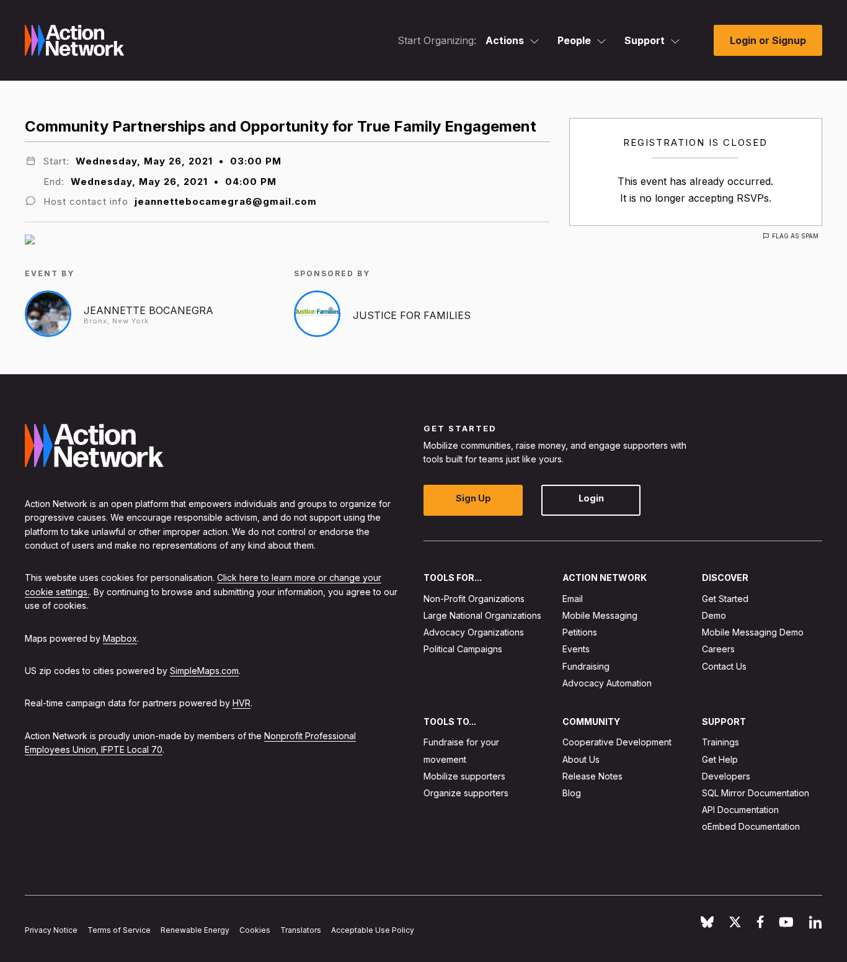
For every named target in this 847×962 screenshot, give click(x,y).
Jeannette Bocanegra (148, 310)
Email (572, 598)
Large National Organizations (482, 615)
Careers (718, 649)
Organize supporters (465, 793)
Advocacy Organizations (473, 632)
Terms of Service (119, 930)
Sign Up (473, 498)
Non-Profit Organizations (474, 598)
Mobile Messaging (599, 615)
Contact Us (724, 666)
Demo (714, 615)
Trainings (720, 742)
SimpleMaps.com (204, 670)
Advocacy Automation (607, 683)
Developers (726, 776)
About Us (581, 759)
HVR (242, 703)
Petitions (579, 632)
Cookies (254, 930)
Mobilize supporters (464, 776)
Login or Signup (768, 40)
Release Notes (592, 776)
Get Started (725, 598)
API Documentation (740, 810)
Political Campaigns (462, 649)
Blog (571, 793)
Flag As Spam (795, 236)
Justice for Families (412, 315)
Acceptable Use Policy (372, 930)
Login (591, 498)
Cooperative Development (617, 742)
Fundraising (586, 666)
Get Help (720, 759)
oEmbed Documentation (751, 827)
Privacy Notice (51, 930)
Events (576, 649)
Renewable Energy (195, 930)
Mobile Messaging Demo (753, 632)
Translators (300, 930)
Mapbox (120, 638)
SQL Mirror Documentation (755, 793)
